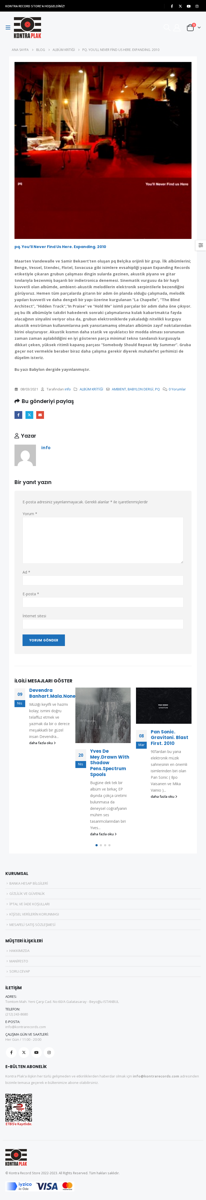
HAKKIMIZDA (19, 950)
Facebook (18, 415)
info (68, 389)
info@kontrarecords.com (25, 1026)
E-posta (40, 415)
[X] (180, 6)
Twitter (29, 415)
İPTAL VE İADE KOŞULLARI (29, 904)
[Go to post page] (103, 715)
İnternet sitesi (34, 615)
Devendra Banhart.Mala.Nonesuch (58, 693)
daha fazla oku (41, 743)
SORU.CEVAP (19, 971)
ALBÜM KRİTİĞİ (91, 389)
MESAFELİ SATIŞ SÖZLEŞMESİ (32, 924)
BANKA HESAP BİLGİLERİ (28, 883)
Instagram (49, 1052)
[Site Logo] (27, 27)
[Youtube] (188, 6)
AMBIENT (119, 389)
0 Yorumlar (177, 389)
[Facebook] (171, 6)
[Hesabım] (177, 27)
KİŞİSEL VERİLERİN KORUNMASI (34, 914)
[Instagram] (196, 6)
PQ (157, 389)
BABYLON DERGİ (140, 389)
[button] (9, 27)
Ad (26, 572)
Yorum (30, 513)
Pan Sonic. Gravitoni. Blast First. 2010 (169, 738)
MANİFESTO (18, 961)
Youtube (36, 1052)
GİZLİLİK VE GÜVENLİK (27, 893)
